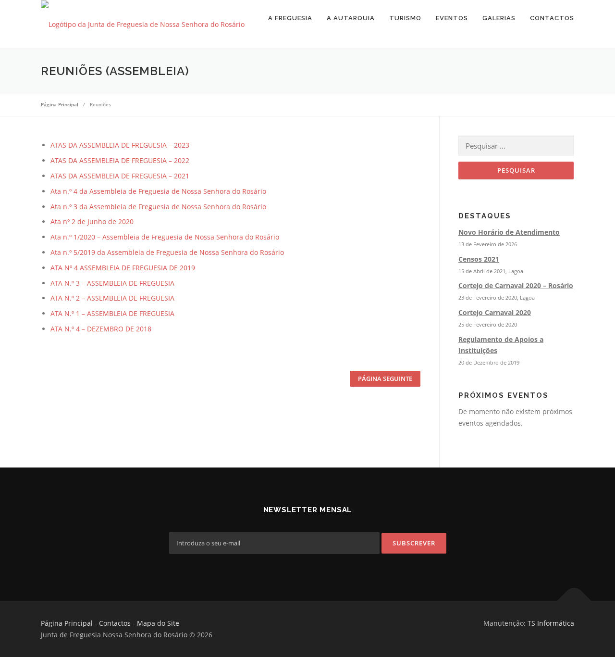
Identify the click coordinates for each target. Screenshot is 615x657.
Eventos (452, 18)
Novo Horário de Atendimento (509, 232)
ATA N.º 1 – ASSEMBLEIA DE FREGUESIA (112, 313)
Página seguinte (385, 378)
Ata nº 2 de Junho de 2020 (92, 221)
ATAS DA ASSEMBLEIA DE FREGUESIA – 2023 (119, 145)
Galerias (499, 18)
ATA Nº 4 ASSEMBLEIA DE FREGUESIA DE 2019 (122, 267)
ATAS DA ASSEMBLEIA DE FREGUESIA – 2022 (119, 160)
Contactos (552, 18)
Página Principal (67, 623)
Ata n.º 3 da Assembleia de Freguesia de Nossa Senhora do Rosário (158, 206)
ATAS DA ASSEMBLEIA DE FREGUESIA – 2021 (119, 175)
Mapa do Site (158, 623)
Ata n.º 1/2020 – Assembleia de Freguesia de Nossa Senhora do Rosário (164, 236)
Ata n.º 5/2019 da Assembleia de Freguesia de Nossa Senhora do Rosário (167, 252)
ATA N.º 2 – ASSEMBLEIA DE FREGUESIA (112, 298)
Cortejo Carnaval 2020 (494, 312)
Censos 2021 (478, 259)
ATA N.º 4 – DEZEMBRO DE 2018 (100, 328)
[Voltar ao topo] (574, 601)
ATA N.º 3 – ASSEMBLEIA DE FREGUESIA (112, 283)
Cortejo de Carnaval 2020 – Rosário (515, 285)
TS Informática (551, 623)
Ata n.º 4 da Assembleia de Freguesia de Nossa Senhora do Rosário (158, 191)
